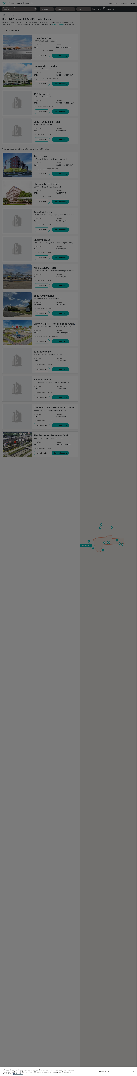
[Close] (134, 1071)
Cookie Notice (18, 1074)
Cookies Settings (104, 1071)
